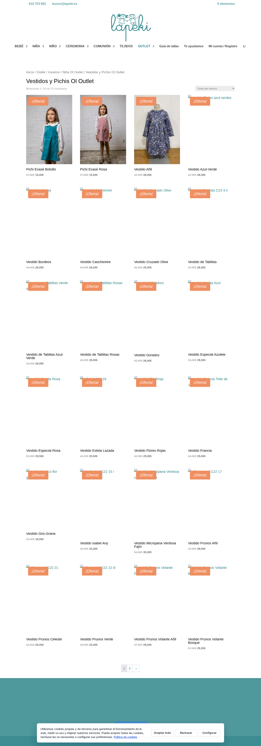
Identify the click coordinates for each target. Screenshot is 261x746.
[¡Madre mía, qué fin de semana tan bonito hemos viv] (209, 704)
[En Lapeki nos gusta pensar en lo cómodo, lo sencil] (51, 704)
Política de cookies (125, 737)
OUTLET (144, 46)
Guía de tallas (169, 46)
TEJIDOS (126, 46)
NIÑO (53, 46)
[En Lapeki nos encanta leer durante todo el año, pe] (104, 704)
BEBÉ (19, 46)
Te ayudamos (193, 46)
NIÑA (36, 46)
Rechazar (186, 732)
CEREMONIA (75, 46)
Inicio (30, 72)
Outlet (41, 72)
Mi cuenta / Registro (223, 46)
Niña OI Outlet (72, 72)
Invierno (54, 72)
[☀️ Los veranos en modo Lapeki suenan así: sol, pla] (156, 704)
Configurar (209, 732)
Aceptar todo (162, 732)
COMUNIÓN (102, 46)
